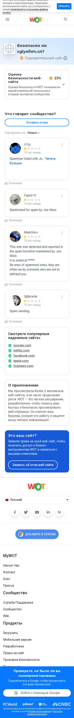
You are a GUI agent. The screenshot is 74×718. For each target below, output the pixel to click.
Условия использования (39, 711)
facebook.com (24, 356)
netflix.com (21, 350)
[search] (65, 19)
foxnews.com (23, 366)
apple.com (21, 361)
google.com (22, 345)
